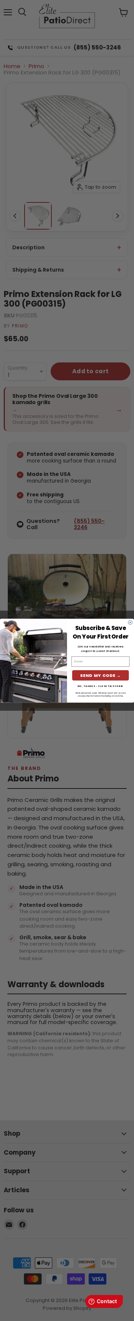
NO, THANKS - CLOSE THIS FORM (101, 685)
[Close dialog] (130, 622)
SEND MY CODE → (100, 675)
